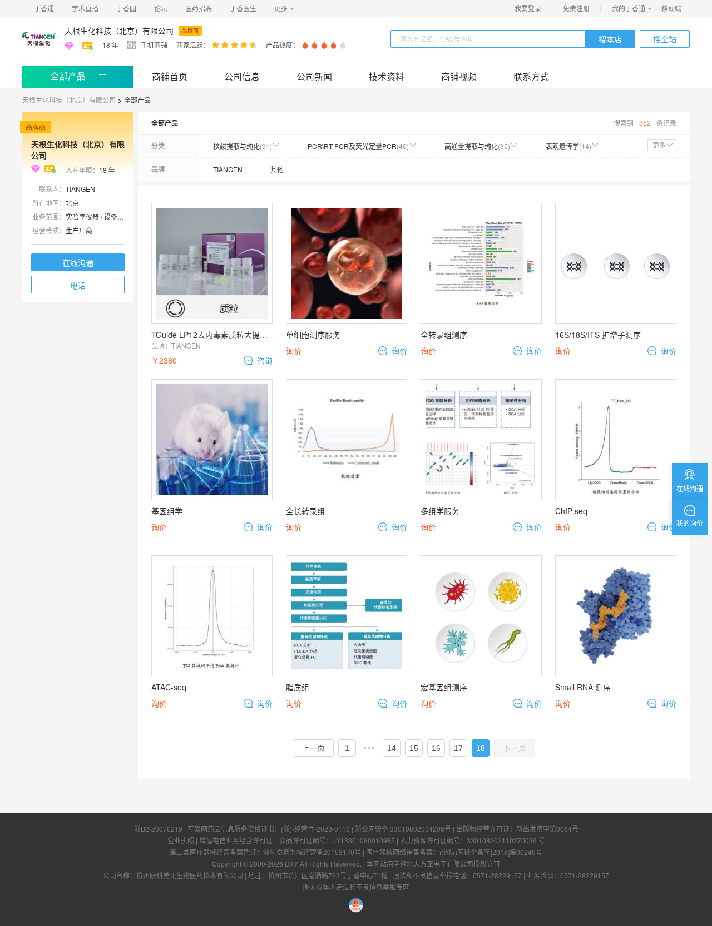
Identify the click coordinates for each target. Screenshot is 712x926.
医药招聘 (198, 8)
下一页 (514, 748)
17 (458, 748)
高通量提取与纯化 (477, 146)
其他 (277, 169)
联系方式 (531, 76)
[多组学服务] (481, 439)
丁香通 (44, 8)
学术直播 (85, 8)
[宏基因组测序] (481, 615)
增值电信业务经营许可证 (236, 840)
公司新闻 (314, 76)
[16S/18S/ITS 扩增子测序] (615, 263)
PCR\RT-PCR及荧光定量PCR (358, 146)
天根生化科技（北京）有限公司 (119, 30)
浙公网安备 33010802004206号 (403, 828)
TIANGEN (228, 169)
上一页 (313, 748)
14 (391, 748)
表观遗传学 (568, 146)
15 (413, 748)
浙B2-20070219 (158, 828)
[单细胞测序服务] (346, 263)
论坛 (160, 8)
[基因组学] (212, 439)
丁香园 (126, 8)
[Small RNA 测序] (615, 615)
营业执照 (180, 840)
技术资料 (386, 76)
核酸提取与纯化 (242, 146)
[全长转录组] (346, 439)
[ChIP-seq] (615, 439)
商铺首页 (169, 76)
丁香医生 (243, 8)
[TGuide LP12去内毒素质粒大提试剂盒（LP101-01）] (212, 263)
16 (436, 748)
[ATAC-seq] (212, 615)
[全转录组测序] (481, 263)
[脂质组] (346, 615)
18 (480, 748)
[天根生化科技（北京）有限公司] (39, 39)
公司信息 (242, 76)
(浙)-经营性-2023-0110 (315, 828)
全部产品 (68, 75)
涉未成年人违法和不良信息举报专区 (356, 887)
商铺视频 (459, 76)
